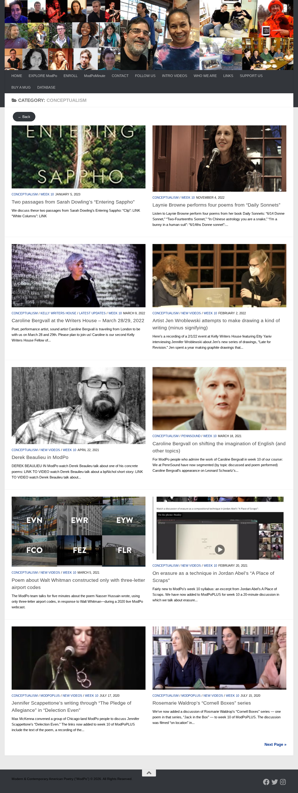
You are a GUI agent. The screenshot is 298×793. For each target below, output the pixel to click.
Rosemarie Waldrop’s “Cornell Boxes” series (201, 703)
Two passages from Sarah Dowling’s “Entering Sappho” (73, 201)
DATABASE (46, 87)
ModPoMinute (94, 76)
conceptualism (25, 194)
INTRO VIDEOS (174, 76)
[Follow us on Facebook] (266, 782)
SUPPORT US (251, 76)
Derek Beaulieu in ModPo (40, 457)
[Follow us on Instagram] (283, 782)
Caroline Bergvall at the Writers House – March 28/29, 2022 (78, 320)
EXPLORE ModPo (43, 76)
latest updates (92, 313)
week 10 (47, 194)
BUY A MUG (21, 87)
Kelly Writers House (58, 313)
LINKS (228, 76)
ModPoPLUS (50, 695)
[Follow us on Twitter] (274, 782)
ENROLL (71, 76)
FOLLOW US (145, 76)
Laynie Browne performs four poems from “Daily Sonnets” (216, 204)
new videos (191, 313)
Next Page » (275, 744)
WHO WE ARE (205, 76)
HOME (16, 76)
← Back (24, 117)
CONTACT (120, 76)
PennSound (190, 436)
